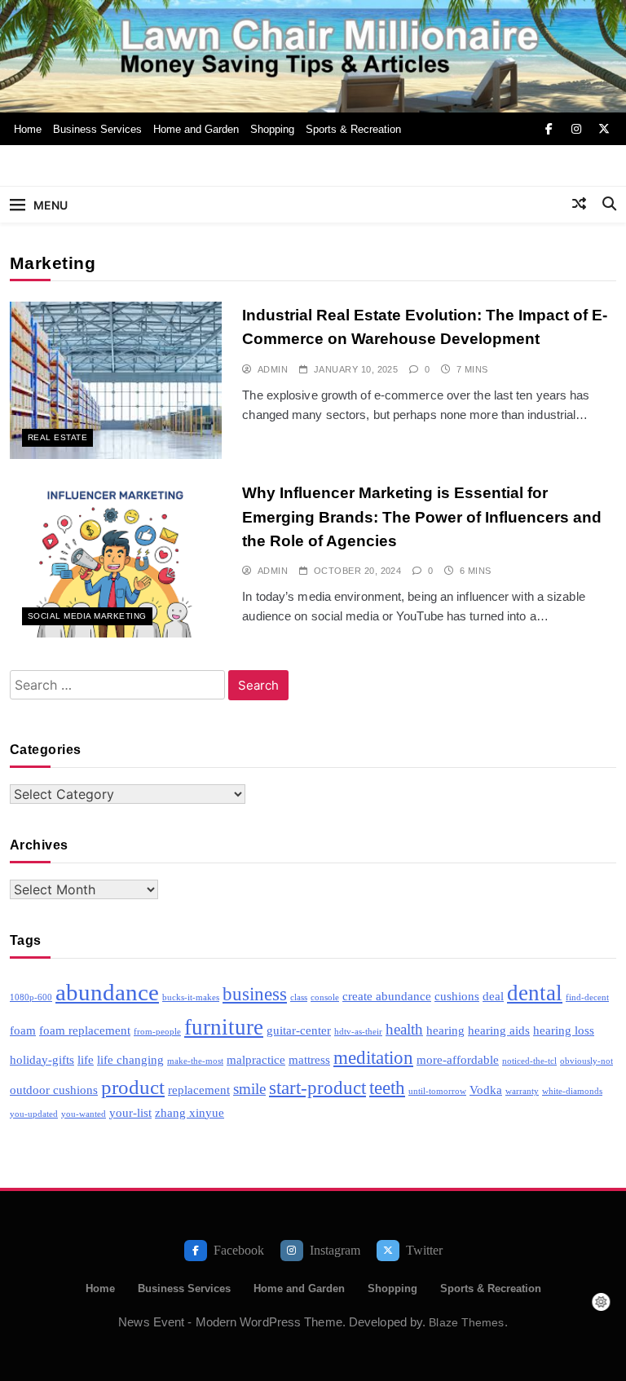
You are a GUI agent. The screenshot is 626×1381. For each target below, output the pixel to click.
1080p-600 (31, 997)
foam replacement (84, 1030)
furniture (223, 1027)
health (404, 1029)
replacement (199, 1089)
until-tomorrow (437, 1091)
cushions (456, 996)
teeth (387, 1088)
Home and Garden (196, 129)
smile (249, 1088)
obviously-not (586, 1061)
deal (493, 996)
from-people (157, 1031)
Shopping (272, 129)
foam (23, 1030)
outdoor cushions (54, 1089)
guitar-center (299, 1030)
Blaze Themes (466, 1322)
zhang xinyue (189, 1112)
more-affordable (458, 1059)
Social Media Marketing (87, 615)
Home (28, 129)
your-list (130, 1112)
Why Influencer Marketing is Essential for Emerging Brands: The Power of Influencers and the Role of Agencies (422, 516)
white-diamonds (572, 1091)
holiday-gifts (42, 1059)
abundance (107, 992)
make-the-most (195, 1061)
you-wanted (83, 1114)
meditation (373, 1058)
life (85, 1059)
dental (534, 993)
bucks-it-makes (190, 997)
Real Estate (57, 437)
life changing (130, 1059)
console (325, 997)
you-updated (34, 1114)
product (133, 1086)
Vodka (486, 1089)
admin (273, 369)
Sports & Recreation (353, 129)
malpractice (256, 1059)
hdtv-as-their (358, 1031)
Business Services (97, 129)
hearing (445, 1030)
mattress (309, 1059)
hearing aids (499, 1030)
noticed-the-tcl (529, 1061)
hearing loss (563, 1030)
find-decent (587, 997)
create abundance (386, 996)
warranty (522, 1091)
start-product (317, 1088)
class (298, 997)
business (255, 994)
